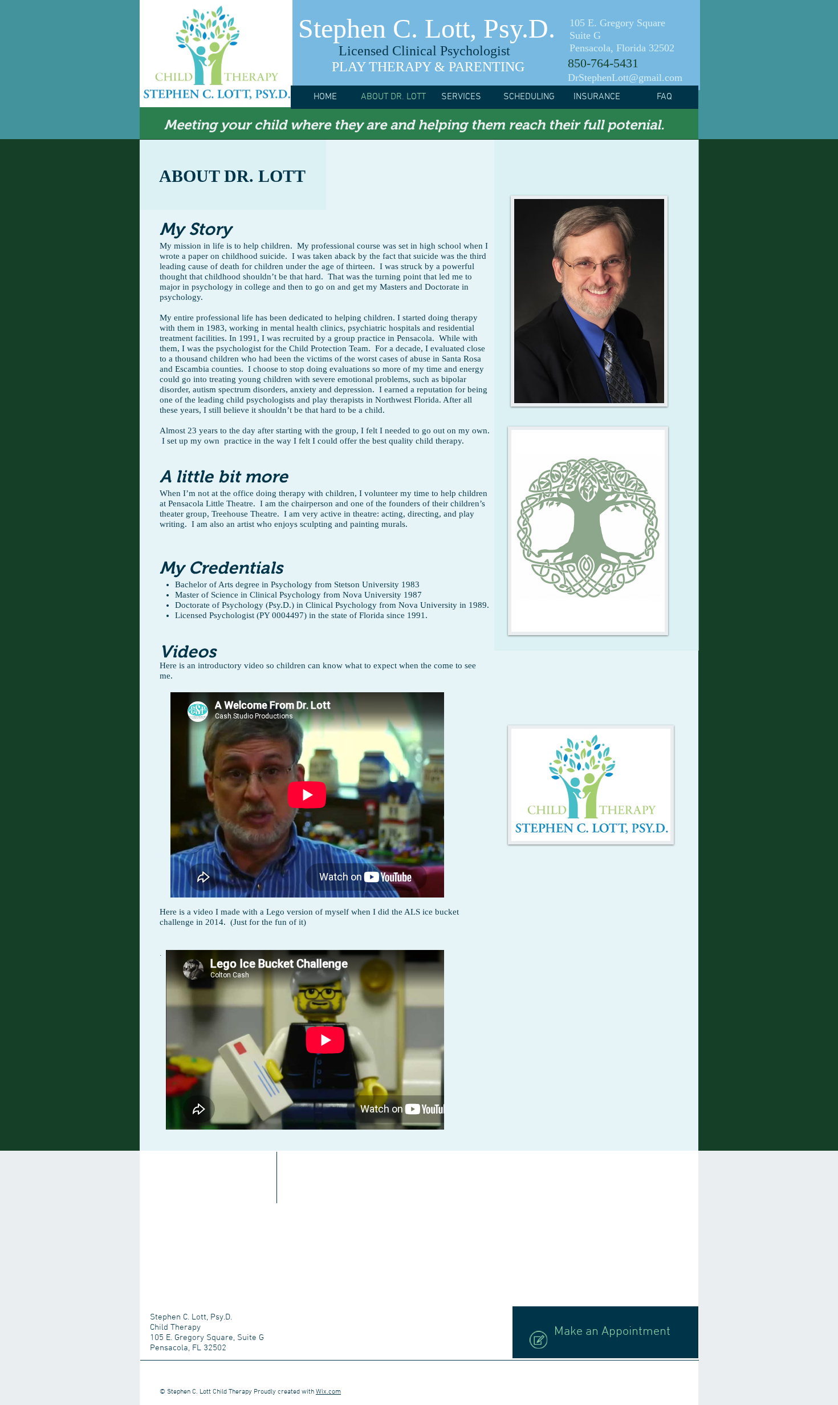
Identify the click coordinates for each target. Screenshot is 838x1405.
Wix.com (328, 1392)
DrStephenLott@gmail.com (625, 77)
